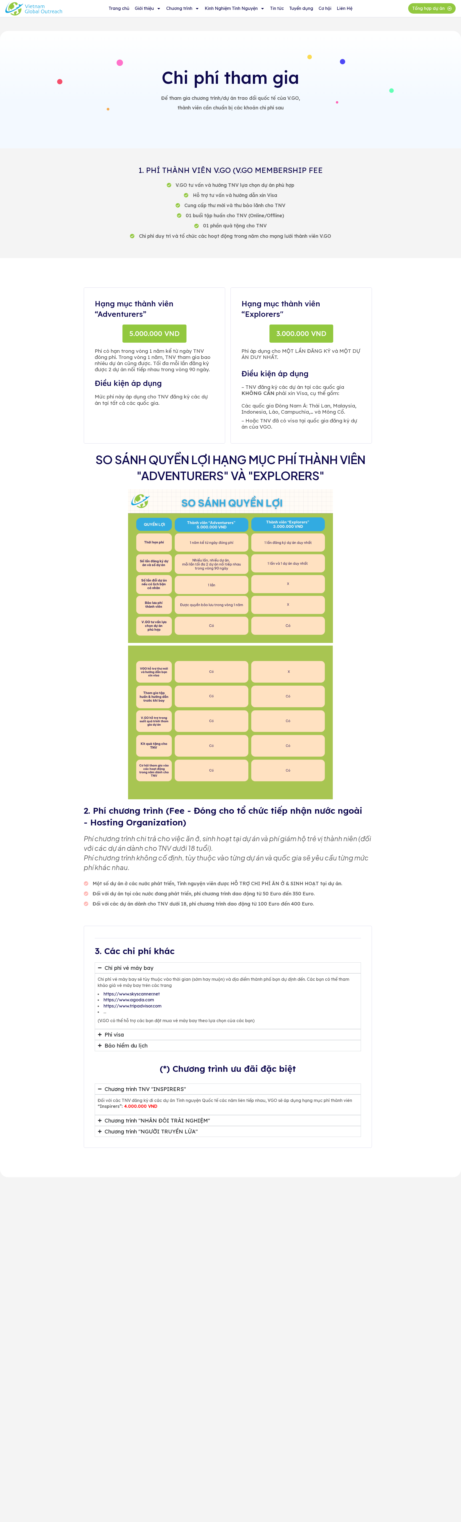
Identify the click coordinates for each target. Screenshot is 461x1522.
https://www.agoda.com (129, 999)
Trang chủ (119, 8)
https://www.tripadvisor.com (132, 1006)
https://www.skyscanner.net (132, 994)
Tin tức (277, 8)
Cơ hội (325, 8)
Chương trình (179, 8)
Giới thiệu (144, 8)
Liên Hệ (344, 8)
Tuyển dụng (301, 8)
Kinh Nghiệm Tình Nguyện (231, 8)
